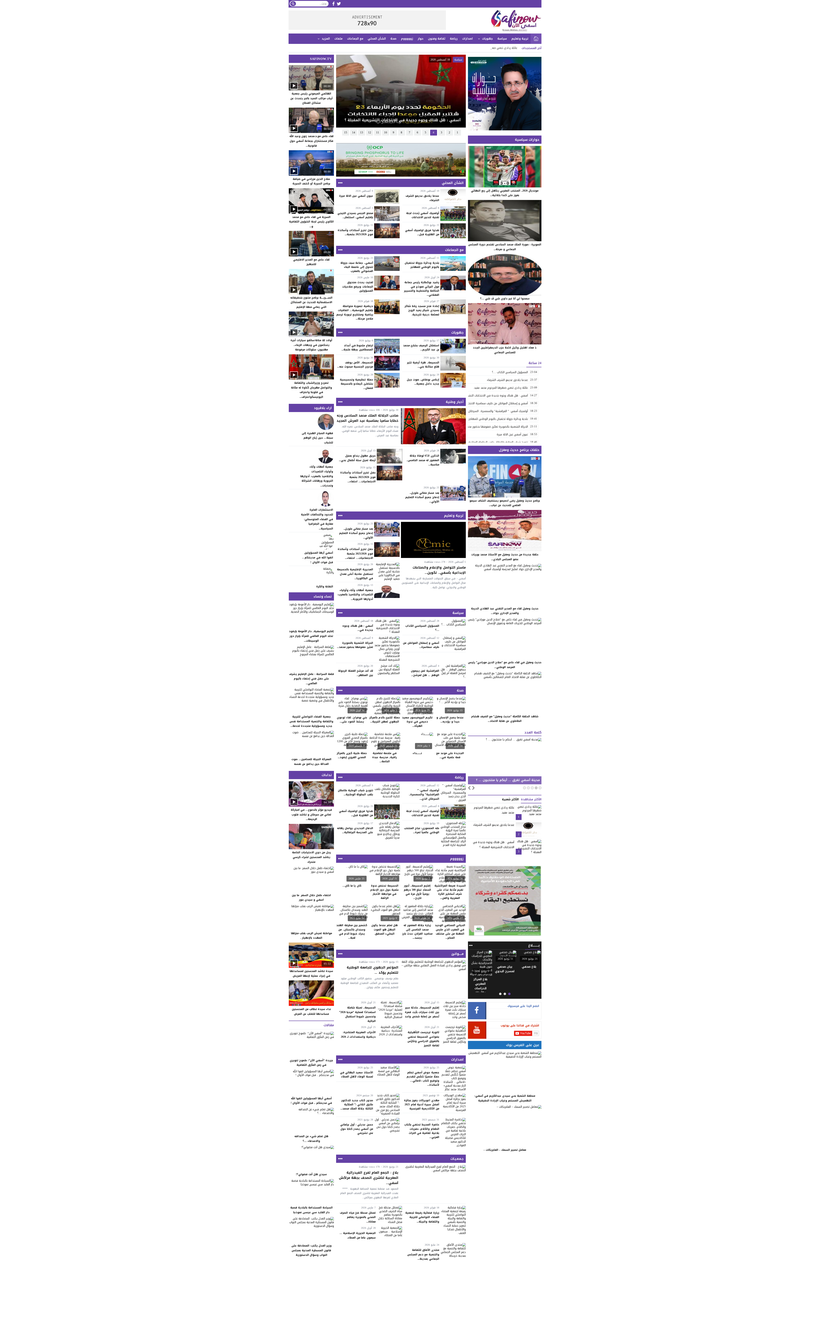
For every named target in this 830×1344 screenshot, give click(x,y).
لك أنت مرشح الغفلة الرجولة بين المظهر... (355, 672)
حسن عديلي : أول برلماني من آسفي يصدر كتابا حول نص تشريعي (356, 1128)
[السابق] (469, 787)
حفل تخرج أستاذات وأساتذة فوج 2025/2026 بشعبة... (355, 232)
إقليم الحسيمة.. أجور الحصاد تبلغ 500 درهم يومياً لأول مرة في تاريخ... (417, 892)
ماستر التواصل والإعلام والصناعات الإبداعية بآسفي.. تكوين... (439, 570)
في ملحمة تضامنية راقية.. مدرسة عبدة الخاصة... (384, 757)
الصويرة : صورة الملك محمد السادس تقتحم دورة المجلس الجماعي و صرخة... (504, 247)
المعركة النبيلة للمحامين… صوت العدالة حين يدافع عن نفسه (311, 761)
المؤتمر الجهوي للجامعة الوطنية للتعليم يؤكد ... (372, 970)
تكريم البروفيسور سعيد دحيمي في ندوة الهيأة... (417, 721)
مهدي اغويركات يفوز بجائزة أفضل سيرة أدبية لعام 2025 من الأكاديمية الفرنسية (421, 1104)
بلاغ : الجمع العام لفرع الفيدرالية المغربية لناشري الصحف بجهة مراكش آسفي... (368, 1178)
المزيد (326, 38)
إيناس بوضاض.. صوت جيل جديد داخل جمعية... (423, 381)
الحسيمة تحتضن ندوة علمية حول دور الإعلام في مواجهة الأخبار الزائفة (384, 892)
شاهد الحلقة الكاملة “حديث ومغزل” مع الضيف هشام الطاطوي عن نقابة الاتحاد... (504, 719)
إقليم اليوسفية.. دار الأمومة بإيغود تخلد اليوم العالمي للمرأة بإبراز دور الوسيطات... (311, 636)
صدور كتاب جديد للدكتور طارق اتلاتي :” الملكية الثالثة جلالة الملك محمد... (356, 1104)
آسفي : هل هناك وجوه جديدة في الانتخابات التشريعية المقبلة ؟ (493, 844)
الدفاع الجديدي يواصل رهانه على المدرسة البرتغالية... (355, 830)
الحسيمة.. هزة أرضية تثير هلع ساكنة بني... (423, 364)
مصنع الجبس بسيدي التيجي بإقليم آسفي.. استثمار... (355, 215)
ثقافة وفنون (436, 38)
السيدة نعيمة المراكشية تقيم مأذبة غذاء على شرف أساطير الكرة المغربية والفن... (450, 892)
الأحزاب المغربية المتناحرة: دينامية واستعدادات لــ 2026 (358, 1034)
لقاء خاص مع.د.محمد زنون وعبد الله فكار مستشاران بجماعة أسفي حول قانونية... (311, 141)
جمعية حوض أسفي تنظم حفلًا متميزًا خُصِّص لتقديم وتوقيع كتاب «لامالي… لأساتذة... (423, 1078)
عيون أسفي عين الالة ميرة (356, 195)
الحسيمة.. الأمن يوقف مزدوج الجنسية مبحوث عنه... (355, 364)
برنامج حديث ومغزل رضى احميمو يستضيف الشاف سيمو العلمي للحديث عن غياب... (504, 503)
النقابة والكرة (324, 586)
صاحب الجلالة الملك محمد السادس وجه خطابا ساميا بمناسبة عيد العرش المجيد (367, 418)
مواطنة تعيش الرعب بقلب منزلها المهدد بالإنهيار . (311, 935)
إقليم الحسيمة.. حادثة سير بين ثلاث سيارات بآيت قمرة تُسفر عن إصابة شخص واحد (422, 1012)
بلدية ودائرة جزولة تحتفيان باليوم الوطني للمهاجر (422, 264)
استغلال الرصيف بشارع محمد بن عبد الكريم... (421, 347)
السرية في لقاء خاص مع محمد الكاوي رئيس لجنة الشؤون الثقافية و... (311, 222)
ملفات (338, 38)
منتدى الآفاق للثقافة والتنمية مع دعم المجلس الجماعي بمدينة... (423, 1254)
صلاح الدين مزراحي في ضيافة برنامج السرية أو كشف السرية (311, 181)
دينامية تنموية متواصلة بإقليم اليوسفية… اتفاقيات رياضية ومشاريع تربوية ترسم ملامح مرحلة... (354, 312)
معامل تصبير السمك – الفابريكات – (505, 1149)
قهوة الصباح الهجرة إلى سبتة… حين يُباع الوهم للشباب (317, 438)
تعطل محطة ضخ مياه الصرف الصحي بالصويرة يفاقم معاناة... (357, 1217)
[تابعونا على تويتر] (339, 3)
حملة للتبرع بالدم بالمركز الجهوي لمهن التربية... (384, 719)
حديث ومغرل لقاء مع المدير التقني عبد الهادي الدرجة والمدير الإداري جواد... (504, 611)
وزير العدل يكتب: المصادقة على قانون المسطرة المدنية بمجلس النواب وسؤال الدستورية (311, 1250)
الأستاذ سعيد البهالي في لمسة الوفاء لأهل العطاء (356, 1074)
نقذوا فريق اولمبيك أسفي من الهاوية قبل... (422, 232)
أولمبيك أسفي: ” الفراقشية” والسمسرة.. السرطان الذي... (424, 794)
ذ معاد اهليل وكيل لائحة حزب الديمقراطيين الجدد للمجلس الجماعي (504, 350)
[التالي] (473, 787)
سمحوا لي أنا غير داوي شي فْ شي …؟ (505, 298)
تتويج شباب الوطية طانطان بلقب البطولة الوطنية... (355, 792)
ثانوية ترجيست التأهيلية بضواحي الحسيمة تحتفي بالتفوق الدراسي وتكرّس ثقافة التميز (423, 1039)
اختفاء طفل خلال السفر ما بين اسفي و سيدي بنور (311, 897)
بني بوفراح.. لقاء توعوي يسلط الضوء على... (352, 719)
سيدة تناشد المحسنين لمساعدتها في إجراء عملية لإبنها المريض (311, 973)
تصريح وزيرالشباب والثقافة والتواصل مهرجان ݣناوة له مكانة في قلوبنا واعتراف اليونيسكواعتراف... (311, 389)
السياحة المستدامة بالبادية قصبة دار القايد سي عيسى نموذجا (311, 1210)
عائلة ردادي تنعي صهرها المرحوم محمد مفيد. (490, 48)
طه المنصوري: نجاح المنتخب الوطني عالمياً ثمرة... (421, 830)
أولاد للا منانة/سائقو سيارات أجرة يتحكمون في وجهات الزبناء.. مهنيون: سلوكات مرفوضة (311, 345)
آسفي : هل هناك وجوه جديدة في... (357, 627)
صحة (393, 38)
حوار (420, 38)
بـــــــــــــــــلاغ (505, 966)
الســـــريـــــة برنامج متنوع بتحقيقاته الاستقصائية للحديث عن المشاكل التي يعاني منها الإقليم (311, 302)
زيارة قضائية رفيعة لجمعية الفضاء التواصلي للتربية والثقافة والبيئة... (422, 1217)
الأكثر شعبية (510, 799)
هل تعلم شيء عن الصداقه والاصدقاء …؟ (311, 1138)
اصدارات (467, 38)
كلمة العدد (532, 732)
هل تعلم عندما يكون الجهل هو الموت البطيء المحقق (384, 929)
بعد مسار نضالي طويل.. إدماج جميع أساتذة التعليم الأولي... (422, 497)
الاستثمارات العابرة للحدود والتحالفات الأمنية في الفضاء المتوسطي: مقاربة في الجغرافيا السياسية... (317, 519)
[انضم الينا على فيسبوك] (333, 3)
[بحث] (293, 3)
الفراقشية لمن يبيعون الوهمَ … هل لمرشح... (425, 672)
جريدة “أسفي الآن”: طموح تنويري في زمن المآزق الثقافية (311, 1063)
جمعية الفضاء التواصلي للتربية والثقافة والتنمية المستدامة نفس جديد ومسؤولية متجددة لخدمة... (311, 721)
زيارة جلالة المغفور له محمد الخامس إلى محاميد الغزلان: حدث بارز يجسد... (417, 931)
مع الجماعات (355, 38)
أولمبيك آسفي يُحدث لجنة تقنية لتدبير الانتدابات (422, 215)
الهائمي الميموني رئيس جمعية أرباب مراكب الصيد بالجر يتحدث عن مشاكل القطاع (311, 98)
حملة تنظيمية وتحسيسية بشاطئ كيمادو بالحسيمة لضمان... (356, 383)
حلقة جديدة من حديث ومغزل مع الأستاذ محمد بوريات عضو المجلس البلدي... (504, 557)
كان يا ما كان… (351, 885)
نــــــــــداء (417, 753)
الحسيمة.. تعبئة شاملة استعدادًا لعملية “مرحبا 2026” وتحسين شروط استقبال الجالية (357, 1014)
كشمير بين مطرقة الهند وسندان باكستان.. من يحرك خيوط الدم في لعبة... (351, 931)
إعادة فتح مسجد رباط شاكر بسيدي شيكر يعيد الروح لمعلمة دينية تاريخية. (422, 310)
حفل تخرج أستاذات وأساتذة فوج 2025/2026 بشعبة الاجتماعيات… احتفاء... (358, 477)
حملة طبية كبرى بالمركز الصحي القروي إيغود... (352, 755)
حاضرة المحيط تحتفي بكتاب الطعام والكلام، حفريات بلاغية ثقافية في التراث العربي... (421, 1130)
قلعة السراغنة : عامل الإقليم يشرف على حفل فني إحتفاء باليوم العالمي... (311, 679)
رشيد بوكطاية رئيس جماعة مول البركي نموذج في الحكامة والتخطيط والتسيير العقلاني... (421, 288)
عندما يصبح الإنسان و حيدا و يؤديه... (450, 719)
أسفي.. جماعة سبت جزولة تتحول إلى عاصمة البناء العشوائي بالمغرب (356, 266)
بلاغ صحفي (529, 966)
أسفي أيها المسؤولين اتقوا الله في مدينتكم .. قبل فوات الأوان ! (317, 557)
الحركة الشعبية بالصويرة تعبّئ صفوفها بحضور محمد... (355, 645)
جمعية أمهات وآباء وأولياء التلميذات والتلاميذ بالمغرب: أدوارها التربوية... (355, 594)
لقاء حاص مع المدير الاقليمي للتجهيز (311, 262)
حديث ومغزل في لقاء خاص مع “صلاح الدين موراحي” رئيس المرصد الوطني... (504, 665)
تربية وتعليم (519, 38)
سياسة (502, 38)
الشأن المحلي (377, 38)
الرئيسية (536, 39)
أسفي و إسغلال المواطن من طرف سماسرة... (421, 645)
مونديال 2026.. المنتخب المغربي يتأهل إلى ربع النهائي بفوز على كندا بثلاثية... (504, 193)
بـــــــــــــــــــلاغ (480, 966)
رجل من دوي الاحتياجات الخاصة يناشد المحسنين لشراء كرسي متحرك (311, 857)
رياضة (454, 38)
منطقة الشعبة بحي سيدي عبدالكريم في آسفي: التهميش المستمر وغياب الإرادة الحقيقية (504, 1098)
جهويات (487, 38)
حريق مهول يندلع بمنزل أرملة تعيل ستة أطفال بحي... (357, 457)
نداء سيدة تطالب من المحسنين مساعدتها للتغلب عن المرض (311, 1011)
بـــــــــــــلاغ (534, 945)
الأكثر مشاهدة (531, 799)
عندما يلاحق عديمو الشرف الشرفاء (422, 197)
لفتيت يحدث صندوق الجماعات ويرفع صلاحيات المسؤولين (357, 286)
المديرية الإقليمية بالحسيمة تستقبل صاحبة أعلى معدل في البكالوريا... (355, 574)
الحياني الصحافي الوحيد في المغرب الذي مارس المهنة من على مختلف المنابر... (450, 931)
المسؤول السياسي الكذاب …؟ (422, 627)
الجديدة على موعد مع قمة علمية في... (450, 755)
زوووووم (407, 38)
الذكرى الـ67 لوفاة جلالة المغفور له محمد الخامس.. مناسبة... (423, 460)
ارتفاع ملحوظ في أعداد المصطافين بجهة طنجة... (357, 347)
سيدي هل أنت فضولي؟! (311, 1174)
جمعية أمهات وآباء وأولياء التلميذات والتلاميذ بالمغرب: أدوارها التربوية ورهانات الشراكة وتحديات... (316, 476)
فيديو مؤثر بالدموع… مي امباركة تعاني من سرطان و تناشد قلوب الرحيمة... (311, 814)
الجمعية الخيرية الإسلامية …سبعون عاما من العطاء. (358, 1235)
